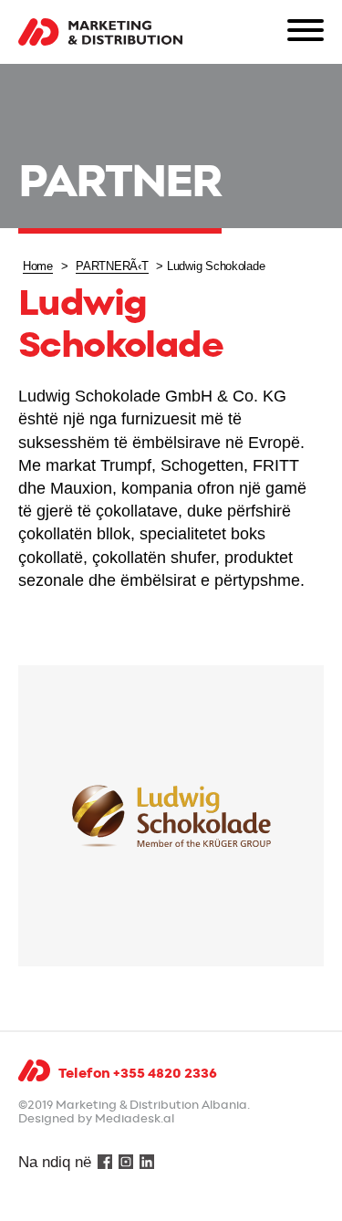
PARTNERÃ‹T (112, 266)
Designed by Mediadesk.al (96, 1119)
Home (38, 266)
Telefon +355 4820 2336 (137, 1073)
